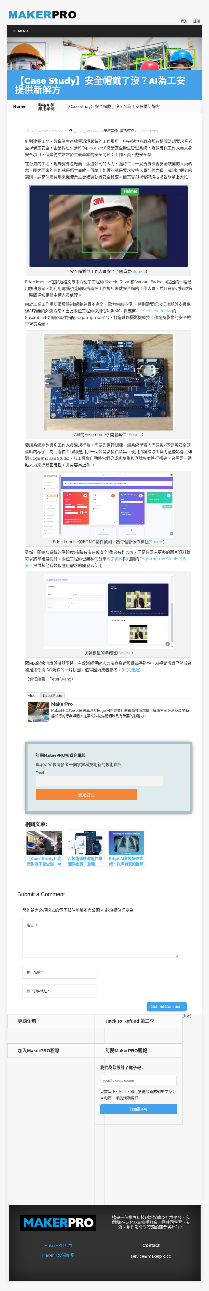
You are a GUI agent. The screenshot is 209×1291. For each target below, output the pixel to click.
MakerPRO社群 (58, 1245)
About (32, 696)
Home (19, 106)
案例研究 (127, 131)
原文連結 (131, 670)
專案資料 (115, 559)
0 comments (147, 131)
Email (40, 773)
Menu (23, 31)
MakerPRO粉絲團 (58, 1255)
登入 (184, 21)
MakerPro (50, 131)
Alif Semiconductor (154, 311)
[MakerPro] (38, 720)
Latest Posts (52, 696)
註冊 (196, 21)
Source (139, 271)
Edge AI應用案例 (46, 107)
